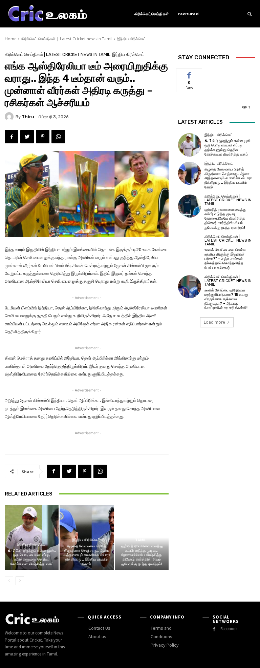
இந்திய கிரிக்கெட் (131, 39)
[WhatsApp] (58, 136)
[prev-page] (9, 580)
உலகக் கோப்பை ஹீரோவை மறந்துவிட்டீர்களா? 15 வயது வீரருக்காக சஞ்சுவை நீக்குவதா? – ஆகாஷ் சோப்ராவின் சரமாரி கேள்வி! (226, 299)
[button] (249, 14)
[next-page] (20, 580)
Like (189, 73)
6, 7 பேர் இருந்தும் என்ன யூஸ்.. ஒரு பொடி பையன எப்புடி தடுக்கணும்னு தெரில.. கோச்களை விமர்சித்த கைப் (32, 557)
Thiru (28, 117)
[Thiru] (10, 116)
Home (11, 39)
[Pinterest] (42, 136)
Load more (214, 322)
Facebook (229, 628)
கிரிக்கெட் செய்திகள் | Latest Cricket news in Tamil (66, 39)
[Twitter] (27, 136)
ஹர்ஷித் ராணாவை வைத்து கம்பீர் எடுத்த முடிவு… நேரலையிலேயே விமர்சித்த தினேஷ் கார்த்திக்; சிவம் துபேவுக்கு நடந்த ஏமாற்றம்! (141, 555)
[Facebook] (11, 136)
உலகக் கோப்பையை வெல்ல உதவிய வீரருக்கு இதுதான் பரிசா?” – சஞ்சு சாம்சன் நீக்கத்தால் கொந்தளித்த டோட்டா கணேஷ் (224, 259)
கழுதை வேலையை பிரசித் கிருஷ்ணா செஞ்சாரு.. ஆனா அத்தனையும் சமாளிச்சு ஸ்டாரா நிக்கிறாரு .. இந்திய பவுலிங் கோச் (86, 555)
